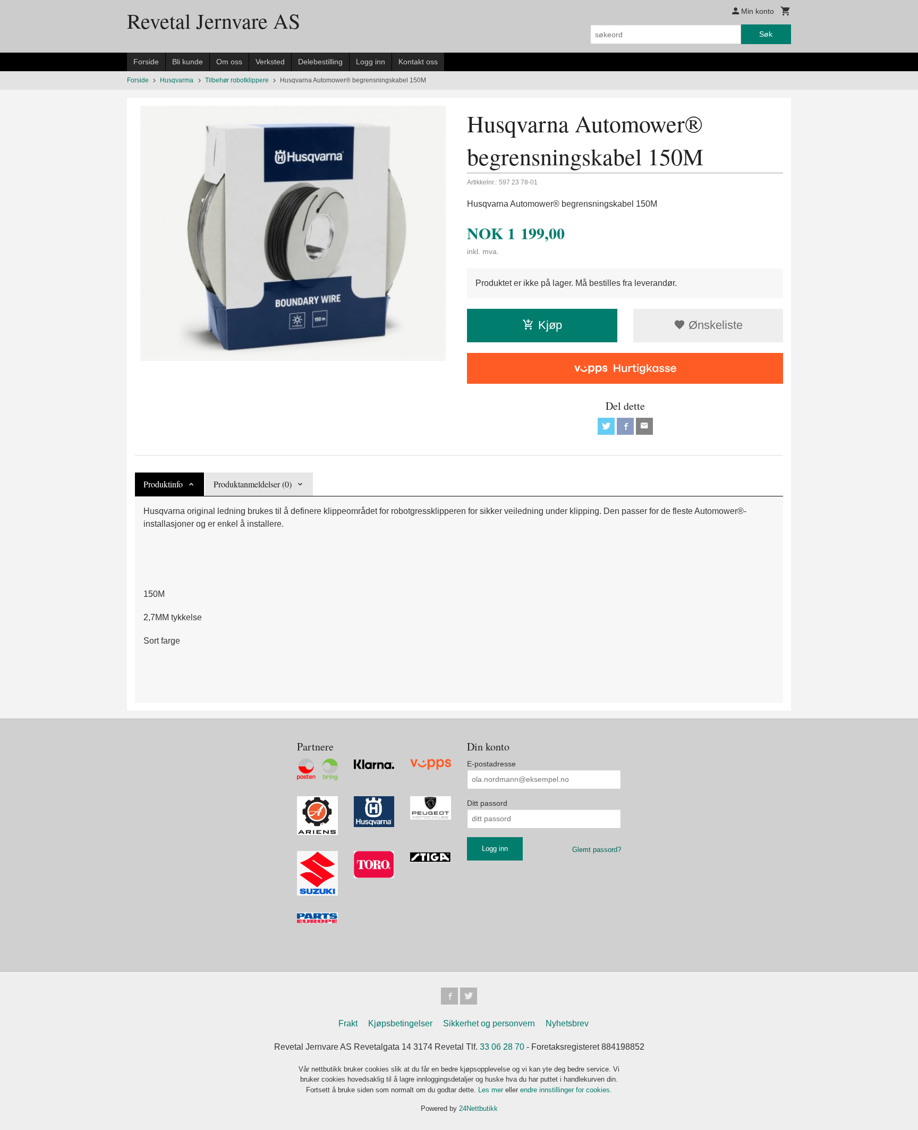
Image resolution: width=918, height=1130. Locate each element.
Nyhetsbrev (567, 1023)
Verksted (270, 61)
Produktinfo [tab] (163, 484)
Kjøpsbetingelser (400, 1023)
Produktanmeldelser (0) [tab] (253, 484)
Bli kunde (187, 61)
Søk (765, 34)
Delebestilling (320, 61)
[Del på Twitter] (606, 426)
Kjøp (550, 325)
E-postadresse (491, 764)
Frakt (348, 1023)
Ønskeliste (714, 325)
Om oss (229, 61)
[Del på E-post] (644, 426)
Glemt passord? (596, 850)
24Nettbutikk (478, 1108)
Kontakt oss (418, 61)
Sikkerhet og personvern (489, 1023)
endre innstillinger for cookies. (566, 1090)
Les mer (491, 1090)
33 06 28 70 (502, 1046)
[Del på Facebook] (625, 426)
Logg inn (370, 61)
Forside (146, 61)
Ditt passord (487, 803)
